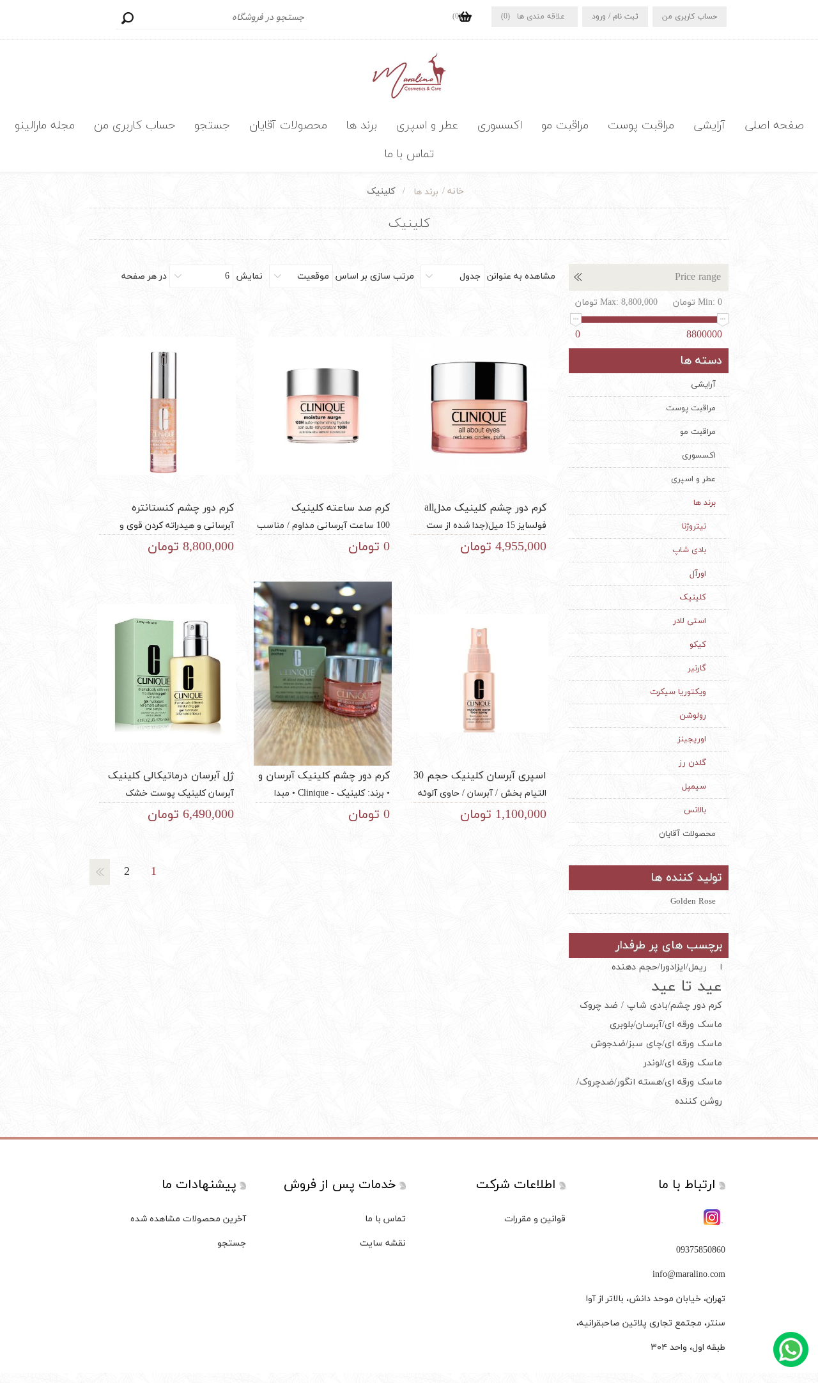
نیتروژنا (694, 526)
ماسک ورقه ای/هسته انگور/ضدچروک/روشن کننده (649, 1092)
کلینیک (692, 597)
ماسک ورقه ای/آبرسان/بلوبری (666, 1024)
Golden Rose (693, 902)
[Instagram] (713, 1218)
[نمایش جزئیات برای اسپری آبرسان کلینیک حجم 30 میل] (479, 674)
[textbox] (211, 17)
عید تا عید (686, 986)
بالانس (695, 810)
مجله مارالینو (45, 126)
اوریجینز (691, 739)
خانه (455, 191)
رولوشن (692, 716)
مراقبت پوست (641, 126)
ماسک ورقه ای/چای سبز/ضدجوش (656, 1044)
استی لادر (689, 621)
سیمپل (694, 786)
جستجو (127, 17)
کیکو (698, 645)
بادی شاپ (689, 550)
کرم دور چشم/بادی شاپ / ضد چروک (651, 1005)
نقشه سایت (383, 1243)
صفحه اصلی (774, 126)
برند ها (361, 126)
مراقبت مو (565, 126)
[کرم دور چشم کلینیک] (479, 406)
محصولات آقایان (288, 126)
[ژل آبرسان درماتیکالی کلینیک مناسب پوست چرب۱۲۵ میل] (166, 674)
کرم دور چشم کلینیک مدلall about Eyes (485, 515)
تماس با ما (409, 154)
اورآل (698, 574)
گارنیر (697, 668)
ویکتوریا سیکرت (678, 692)
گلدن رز (692, 763)
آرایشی (709, 126)
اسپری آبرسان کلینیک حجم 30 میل (479, 783)
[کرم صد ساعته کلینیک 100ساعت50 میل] (323, 406)
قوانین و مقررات (535, 1219)
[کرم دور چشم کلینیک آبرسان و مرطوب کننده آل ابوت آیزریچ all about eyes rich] (323, 674)
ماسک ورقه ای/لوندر (683, 1063)
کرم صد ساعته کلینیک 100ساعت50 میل (340, 515)
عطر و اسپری (427, 126)
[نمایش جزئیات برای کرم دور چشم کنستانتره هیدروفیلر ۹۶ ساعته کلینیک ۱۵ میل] (166, 406)
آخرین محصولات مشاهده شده (188, 1219)
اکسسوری (499, 126)
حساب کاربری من (689, 17)
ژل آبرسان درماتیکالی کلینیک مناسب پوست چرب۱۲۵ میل (171, 783)
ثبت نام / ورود (615, 17)
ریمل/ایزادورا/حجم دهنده (659, 967)
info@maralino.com (688, 1275)
